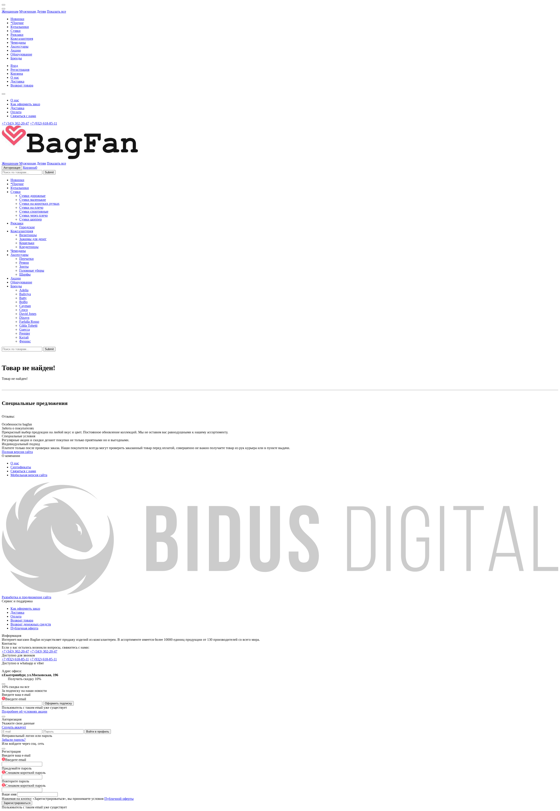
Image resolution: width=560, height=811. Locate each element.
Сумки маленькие (32, 199)
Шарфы (25, 274)
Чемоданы (18, 42)
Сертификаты (20, 467)
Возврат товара (21, 85)
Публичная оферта (24, 628)
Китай (24, 337)
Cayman (25, 306)
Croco (23, 310)
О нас (14, 77)
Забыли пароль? (14, 740)
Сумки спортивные (33, 211)
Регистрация (19, 69)
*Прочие (17, 23)
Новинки (17, 19)
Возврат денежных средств (30, 624)
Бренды (16, 58)
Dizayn (24, 318)
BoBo (23, 302)
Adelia (23, 290)
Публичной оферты (119, 799)
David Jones (27, 314)
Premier (24, 333)
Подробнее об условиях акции (24, 711)
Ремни (24, 262)
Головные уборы (31, 270)
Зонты (24, 266)
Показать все (56, 11)
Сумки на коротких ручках (39, 203)
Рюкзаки (16, 34)
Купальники (19, 27)
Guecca (24, 329)
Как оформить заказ (25, 104)
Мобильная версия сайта (28, 475)
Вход (14, 66)
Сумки (15, 31)
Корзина (16, 73)
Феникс (25, 341)
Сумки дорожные (32, 196)
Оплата (15, 112)
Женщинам (10, 11)
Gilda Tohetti (28, 325)
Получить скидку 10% (24, 679)
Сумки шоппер (30, 219)
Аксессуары (19, 46)
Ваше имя (9, 794)
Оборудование (21, 54)
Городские (27, 227)
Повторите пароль (24, 783)
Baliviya (25, 294)
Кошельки (26, 243)
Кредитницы (28, 247)
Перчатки (26, 258)
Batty (23, 298)
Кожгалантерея (21, 38)
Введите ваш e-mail (16, 697)
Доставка (17, 81)
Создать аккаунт (14, 727)
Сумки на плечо (31, 207)
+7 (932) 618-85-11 (43, 123)
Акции (15, 50)
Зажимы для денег (33, 239)
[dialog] (280, 777)
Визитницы (28, 235)
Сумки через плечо (33, 215)
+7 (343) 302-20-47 (15, 123)
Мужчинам (27, 11)
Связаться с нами (23, 116)
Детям (41, 11)
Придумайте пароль (24, 770)
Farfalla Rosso (29, 321)
